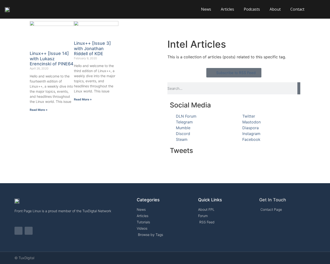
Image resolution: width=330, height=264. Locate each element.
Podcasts (252, 9)
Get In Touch (272, 199)
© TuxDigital (24, 258)
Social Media (190, 105)
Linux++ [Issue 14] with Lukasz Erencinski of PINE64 (51, 58)
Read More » (39, 110)
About (275, 9)
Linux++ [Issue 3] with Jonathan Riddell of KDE (92, 48)
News (206, 9)
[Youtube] (29, 231)
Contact (297, 9)
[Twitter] (18, 231)
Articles (227, 9)
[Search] (298, 88)
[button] (320, 9)
